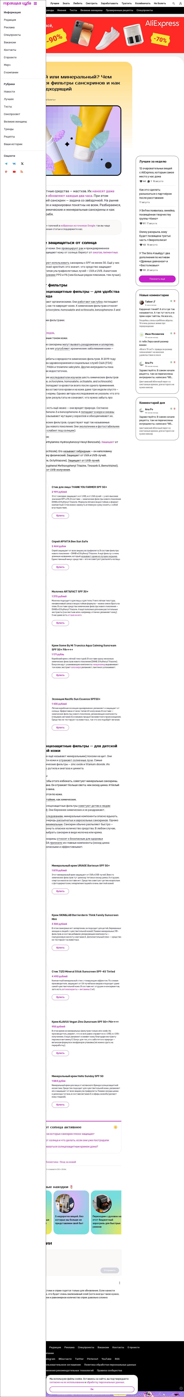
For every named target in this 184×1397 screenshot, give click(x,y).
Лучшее (54, 3)
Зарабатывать (109, 3)
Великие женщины (91, 10)
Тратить (127, 3)
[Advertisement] (157, 108)
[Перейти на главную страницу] (17, 3)
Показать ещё (157, 279)
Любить (77, 3)
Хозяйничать (143, 3)
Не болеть (160, 3)
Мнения (61, 10)
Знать (66, 3)
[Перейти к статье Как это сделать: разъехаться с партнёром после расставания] (157, 195)
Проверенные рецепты (119, 10)
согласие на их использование (67, 1382)
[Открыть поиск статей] (173, 3)
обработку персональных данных (105, 1382)
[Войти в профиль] (180, 3)
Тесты (73, 10)
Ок (92, 1389)
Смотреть (91, 3)
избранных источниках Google (78, 225)
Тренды (49, 10)
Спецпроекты (145, 10)
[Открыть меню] (119, 1283)
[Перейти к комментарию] (157, 314)
